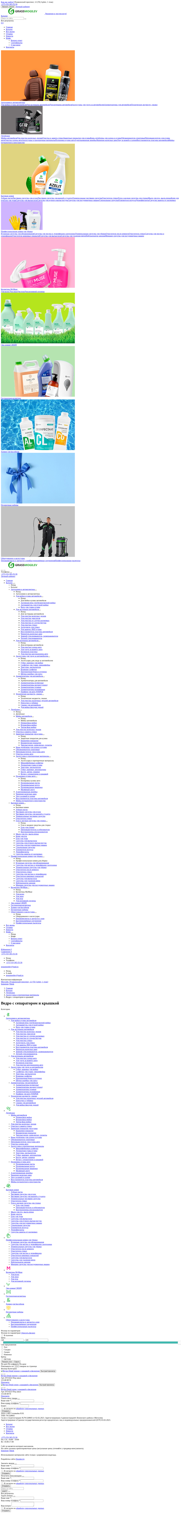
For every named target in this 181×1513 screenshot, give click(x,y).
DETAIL (7, 1359)
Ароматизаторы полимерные (33, 689)
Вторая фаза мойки (29, 725)
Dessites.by (20, 1459)
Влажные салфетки (29, 669)
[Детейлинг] (21, 710)
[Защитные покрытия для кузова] (43, 734)
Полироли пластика (29, 652)
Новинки (8, 1354)
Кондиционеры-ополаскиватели (34, 832)
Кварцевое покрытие (29, 741)
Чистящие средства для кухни (25, 198)
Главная (9, 27)
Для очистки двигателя (30, 618)
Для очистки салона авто (31, 647)
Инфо (8, 38)
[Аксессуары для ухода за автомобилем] (49, 656)
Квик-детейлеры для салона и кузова (105, 138)
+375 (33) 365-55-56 (9, 574)
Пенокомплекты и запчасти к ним (15, 561)
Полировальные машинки (32, 787)
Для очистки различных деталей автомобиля (39, 701)
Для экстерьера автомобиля (37, 105)
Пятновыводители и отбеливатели (35, 830)
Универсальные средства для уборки (90, 234)
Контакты (10, 47)
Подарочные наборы (9, 505)
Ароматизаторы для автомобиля (117, 105)
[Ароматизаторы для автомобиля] (44, 676)
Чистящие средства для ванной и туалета (55, 198)
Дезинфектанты (142, 200)
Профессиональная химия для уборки (17, 231)
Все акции (10, 32)
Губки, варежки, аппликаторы (33, 769)
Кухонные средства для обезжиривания (17, 234)
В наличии (8, 1335)
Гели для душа (10, 200)
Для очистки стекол (29, 625)
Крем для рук (21, 836)
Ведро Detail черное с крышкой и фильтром (19, 1376)
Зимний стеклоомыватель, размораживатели (39, 636)
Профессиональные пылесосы (67, 561)
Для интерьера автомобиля (60, 105)
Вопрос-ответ (16, 40)
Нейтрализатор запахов (95, 236)
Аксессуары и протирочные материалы (38, 140)
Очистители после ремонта (117, 234)
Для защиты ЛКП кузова (31, 629)
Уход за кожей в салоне (127, 140)
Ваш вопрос (6, 1506)
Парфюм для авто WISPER (32, 692)
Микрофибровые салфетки (32, 763)
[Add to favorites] (2, 1387)
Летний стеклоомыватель (31, 638)
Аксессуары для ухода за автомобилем (88, 105)
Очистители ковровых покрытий (26, 236)
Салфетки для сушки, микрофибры (35, 665)
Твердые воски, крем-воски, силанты (36, 745)
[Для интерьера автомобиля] (39, 641)
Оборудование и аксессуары (13, 558)
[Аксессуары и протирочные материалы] (50, 756)
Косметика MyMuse (9, 289)
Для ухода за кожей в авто (31, 649)
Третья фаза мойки (28, 727)
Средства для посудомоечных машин (83, 200)
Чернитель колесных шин (31, 634)
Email (3, 1406)
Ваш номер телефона (10, 1403)
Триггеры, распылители (31, 667)
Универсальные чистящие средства (87, 198)
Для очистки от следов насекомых (35, 620)
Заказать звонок (8, 7)
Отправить (6, 1411)
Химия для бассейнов (10, 452)
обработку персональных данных (30, 1408)
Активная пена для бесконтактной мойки (38, 603)
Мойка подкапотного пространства (31, 801)
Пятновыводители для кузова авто (30, 752)
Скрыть (17, 1362)
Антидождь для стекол (30, 627)
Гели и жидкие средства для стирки (133, 198)
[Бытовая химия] (25, 803)
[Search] (4, 570)
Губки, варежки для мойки (32, 663)
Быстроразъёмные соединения (42, 561)
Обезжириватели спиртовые (133, 138)
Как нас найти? (7, 2)
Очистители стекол (110, 198)
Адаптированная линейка (86, 140)
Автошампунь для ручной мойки (35, 605)
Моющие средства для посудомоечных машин (124, 236)
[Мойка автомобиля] (33, 716)
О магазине (15, 45)
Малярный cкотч (28, 789)
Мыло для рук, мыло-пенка (159, 198)
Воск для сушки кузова (30, 607)
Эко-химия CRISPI (9, 345)
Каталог (9, 29)
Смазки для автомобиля (31, 705)
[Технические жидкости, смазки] (43, 694)
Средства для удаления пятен (73, 236)
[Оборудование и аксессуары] (36, 912)
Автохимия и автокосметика (13, 102)
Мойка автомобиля (9, 138)
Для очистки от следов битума (33, 623)
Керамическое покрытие (31, 743)
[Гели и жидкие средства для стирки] (47, 821)
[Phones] (2, 570)
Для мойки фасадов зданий (32, 707)
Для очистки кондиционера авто (34, 654)
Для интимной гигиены (35, 291)
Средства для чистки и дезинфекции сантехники (54, 234)
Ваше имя (6, 1401)
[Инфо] (12, 932)
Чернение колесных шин (107, 140)
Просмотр (5, 1382)
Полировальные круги (30, 785)
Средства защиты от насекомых (162, 200)
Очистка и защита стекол (52, 138)
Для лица (13, 291)
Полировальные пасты (30, 783)
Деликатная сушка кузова (31, 765)
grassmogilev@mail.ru (14, 975)
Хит (5, 1347)
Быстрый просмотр (48, 1371)
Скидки (7, 1350)
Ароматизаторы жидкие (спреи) (34, 685)
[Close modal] (23, 1476)
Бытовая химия (7, 196)
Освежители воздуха (127, 200)
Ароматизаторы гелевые (31, 687)
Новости (9, 36)
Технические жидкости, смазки (144, 105)
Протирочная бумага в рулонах (34, 672)
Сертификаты (16, 43)
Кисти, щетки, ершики (30, 772)
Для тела (21, 291)
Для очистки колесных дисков (29, 138)
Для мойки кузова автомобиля (13, 105)
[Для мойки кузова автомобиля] (42, 596)
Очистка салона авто (13, 140)
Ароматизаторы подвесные (32, 683)
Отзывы (9, 34)
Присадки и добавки (29, 703)
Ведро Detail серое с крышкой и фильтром (18, 1389)
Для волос (5, 291)
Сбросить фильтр (28, 1333)
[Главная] (22, 567)
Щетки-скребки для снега (31, 674)
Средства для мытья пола (26, 200)
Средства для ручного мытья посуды (52, 200)
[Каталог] (14, 583)
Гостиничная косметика (11, 398)
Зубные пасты (7, 198)
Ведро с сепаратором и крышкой (34, 774)
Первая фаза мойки (29, 723)
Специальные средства (108, 200)
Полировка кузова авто (65, 140)
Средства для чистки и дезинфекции (31, 874)
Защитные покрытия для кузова (76, 138)
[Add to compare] (4, 1387)
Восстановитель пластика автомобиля (153, 140)
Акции (7, 1352)
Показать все (7, 1362)
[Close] (11, 572)
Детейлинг (5, 136)
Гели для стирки (27, 827)
